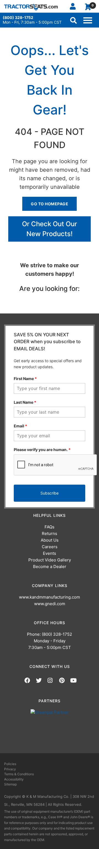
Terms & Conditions (19, 774)
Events (49, 553)
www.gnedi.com (49, 603)
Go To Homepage (49, 203)
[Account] (75, 6)
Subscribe (49, 493)
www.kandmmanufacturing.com (49, 597)
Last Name (25, 402)
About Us (50, 540)
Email (20, 426)
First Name (25, 378)
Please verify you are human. (42, 449)
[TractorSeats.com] (31, 7)
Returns (49, 533)
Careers (49, 546)
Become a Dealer (49, 566)
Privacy (10, 769)
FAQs (49, 526)
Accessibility (14, 779)
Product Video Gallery (49, 560)
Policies (10, 764)
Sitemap (10, 784)
